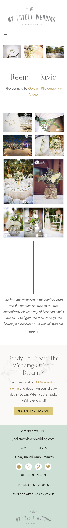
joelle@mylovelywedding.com (33, 439)
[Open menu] (5, 35)
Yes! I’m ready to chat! (33, 411)
